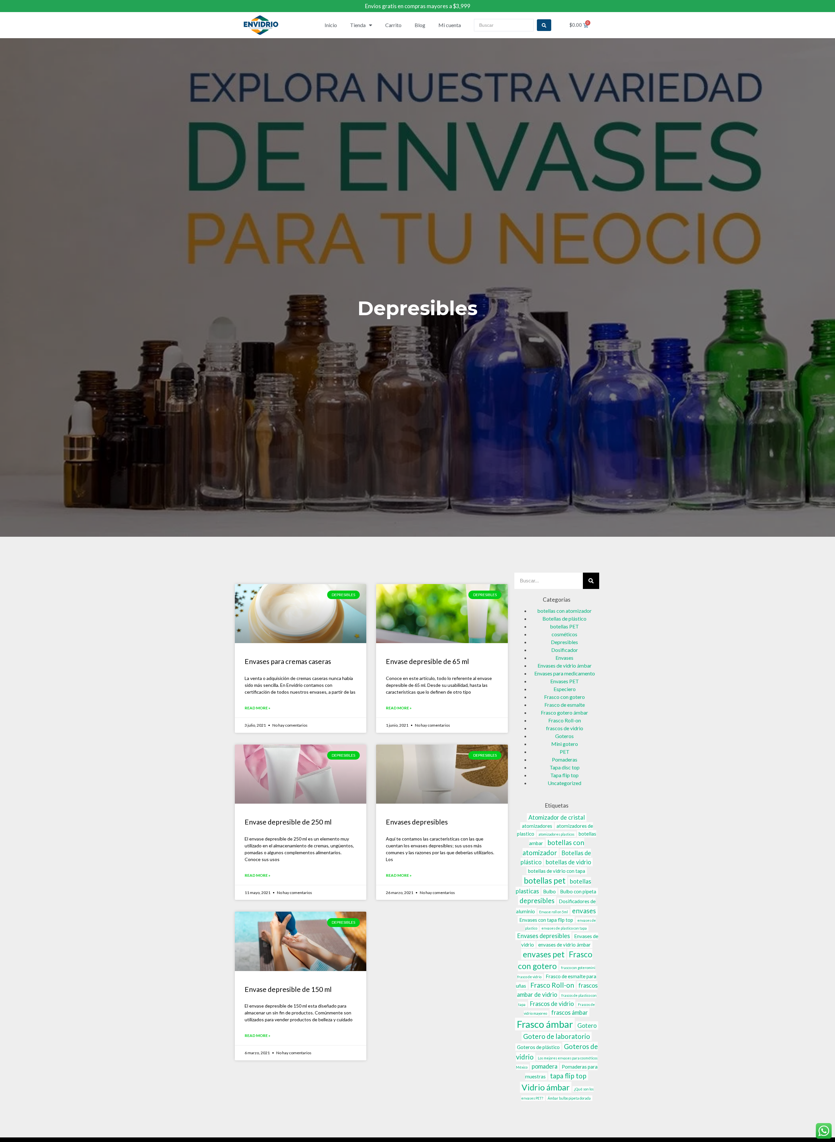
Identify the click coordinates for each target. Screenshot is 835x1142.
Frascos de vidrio (552, 1003)
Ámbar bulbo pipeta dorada (569, 1098)
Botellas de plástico (564, 618)
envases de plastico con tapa (564, 928)
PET (564, 751)
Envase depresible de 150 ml (288, 989)
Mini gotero (564, 744)
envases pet (544, 954)
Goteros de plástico (538, 1047)
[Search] (591, 581)
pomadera (544, 1066)
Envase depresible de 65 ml (427, 661)
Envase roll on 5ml (553, 912)
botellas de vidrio (568, 862)
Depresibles (564, 642)
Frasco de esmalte (564, 705)
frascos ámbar (569, 1012)
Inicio (331, 25)
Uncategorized (564, 783)
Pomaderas (564, 759)
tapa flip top (568, 1076)
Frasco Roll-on (564, 720)
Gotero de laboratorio (556, 1036)
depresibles (537, 900)
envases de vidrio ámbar (564, 945)
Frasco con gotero (564, 697)
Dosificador (564, 650)
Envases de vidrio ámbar (565, 665)
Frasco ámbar (545, 1024)
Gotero (587, 1025)
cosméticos (564, 634)
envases (584, 911)
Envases (564, 658)
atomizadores (537, 826)
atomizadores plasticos (556, 834)
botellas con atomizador (564, 611)
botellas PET (564, 626)
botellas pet (545, 880)
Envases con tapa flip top (546, 920)
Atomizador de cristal (556, 817)
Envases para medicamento (564, 673)
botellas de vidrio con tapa (556, 871)
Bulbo (549, 891)
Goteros (564, 736)
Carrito (393, 25)
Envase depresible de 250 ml (288, 822)
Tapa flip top (564, 775)
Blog (420, 25)
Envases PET (564, 681)
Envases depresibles (417, 822)
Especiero (565, 689)
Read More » (257, 707)
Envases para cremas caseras (288, 661)
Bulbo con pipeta (578, 891)
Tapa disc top (565, 767)
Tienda (358, 25)
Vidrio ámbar (546, 1087)
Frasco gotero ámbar (564, 712)
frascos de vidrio (564, 728)
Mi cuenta (449, 25)
